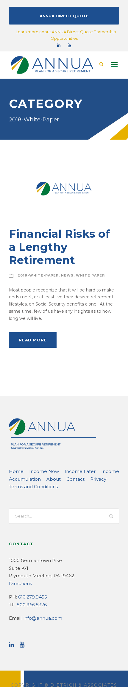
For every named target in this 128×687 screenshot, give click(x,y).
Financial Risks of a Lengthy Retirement (59, 247)
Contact (75, 479)
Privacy (98, 479)
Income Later (80, 471)
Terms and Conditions (33, 486)
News (67, 275)
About (53, 479)
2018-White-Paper (38, 275)
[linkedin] (58, 45)
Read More (33, 340)
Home (16, 471)
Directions (20, 583)
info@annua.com (43, 618)
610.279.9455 (32, 597)
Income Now (44, 471)
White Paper (90, 275)
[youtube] (69, 45)
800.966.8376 (32, 604)
